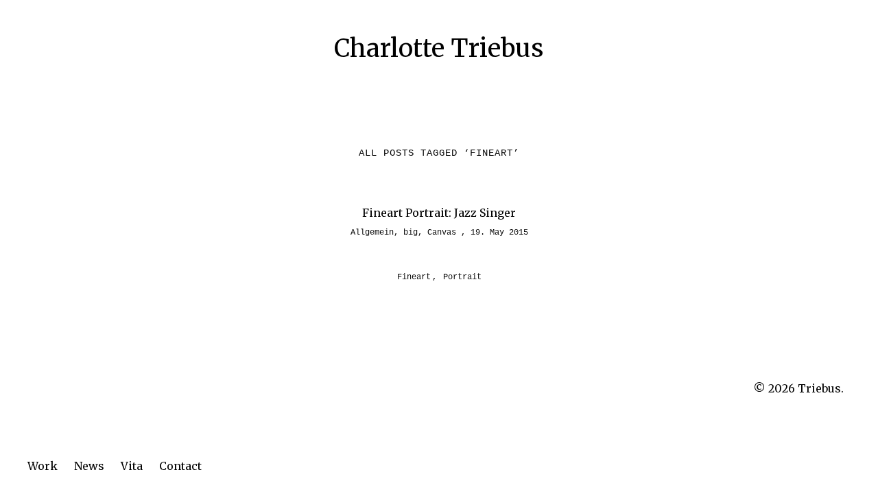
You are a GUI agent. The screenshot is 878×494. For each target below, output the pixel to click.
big (410, 232)
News (89, 466)
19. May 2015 (499, 232)
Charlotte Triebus (438, 48)
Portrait (462, 277)
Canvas (441, 232)
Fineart (414, 277)
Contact (180, 466)
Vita (132, 466)
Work (42, 466)
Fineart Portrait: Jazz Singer (439, 213)
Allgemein (372, 232)
